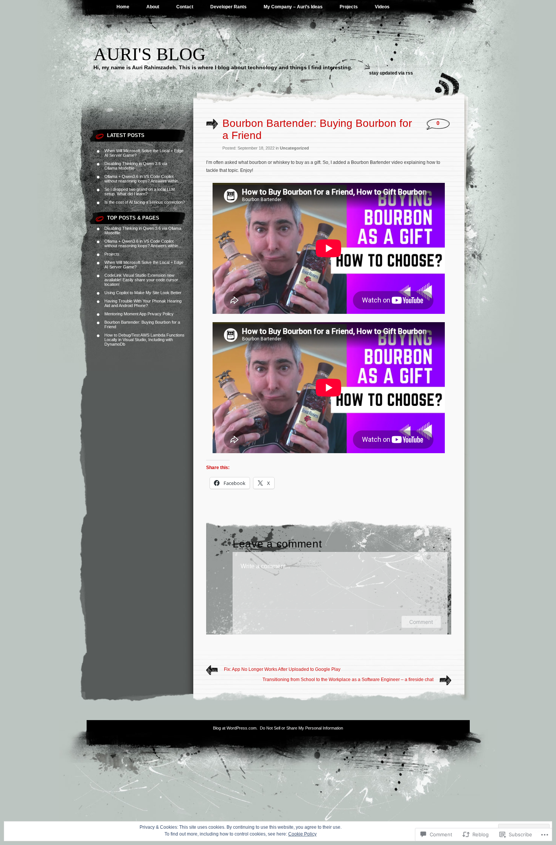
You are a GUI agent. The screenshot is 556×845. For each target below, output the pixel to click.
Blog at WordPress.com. (235, 728)
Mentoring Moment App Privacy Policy (139, 314)
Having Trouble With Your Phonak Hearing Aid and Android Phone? (143, 303)
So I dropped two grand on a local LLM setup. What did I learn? (139, 191)
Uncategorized (294, 148)
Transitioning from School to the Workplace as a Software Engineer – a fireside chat (347, 679)
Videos (382, 6)
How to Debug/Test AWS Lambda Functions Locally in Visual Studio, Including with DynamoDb (144, 339)
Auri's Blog (149, 54)
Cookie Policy (302, 834)
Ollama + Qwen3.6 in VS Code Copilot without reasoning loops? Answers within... (143, 243)
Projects (349, 6)
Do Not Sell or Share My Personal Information (301, 728)
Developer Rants (228, 6)
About (152, 6)
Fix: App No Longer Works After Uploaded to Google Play (282, 669)
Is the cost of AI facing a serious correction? (144, 202)
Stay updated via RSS (391, 73)
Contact (184, 6)
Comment (421, 622)
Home (122, 6)
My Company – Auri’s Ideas (293, 6)
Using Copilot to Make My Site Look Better (143, 292)
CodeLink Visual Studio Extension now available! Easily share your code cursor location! (141, 280)
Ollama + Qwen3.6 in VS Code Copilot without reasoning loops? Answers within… (143, 178)
